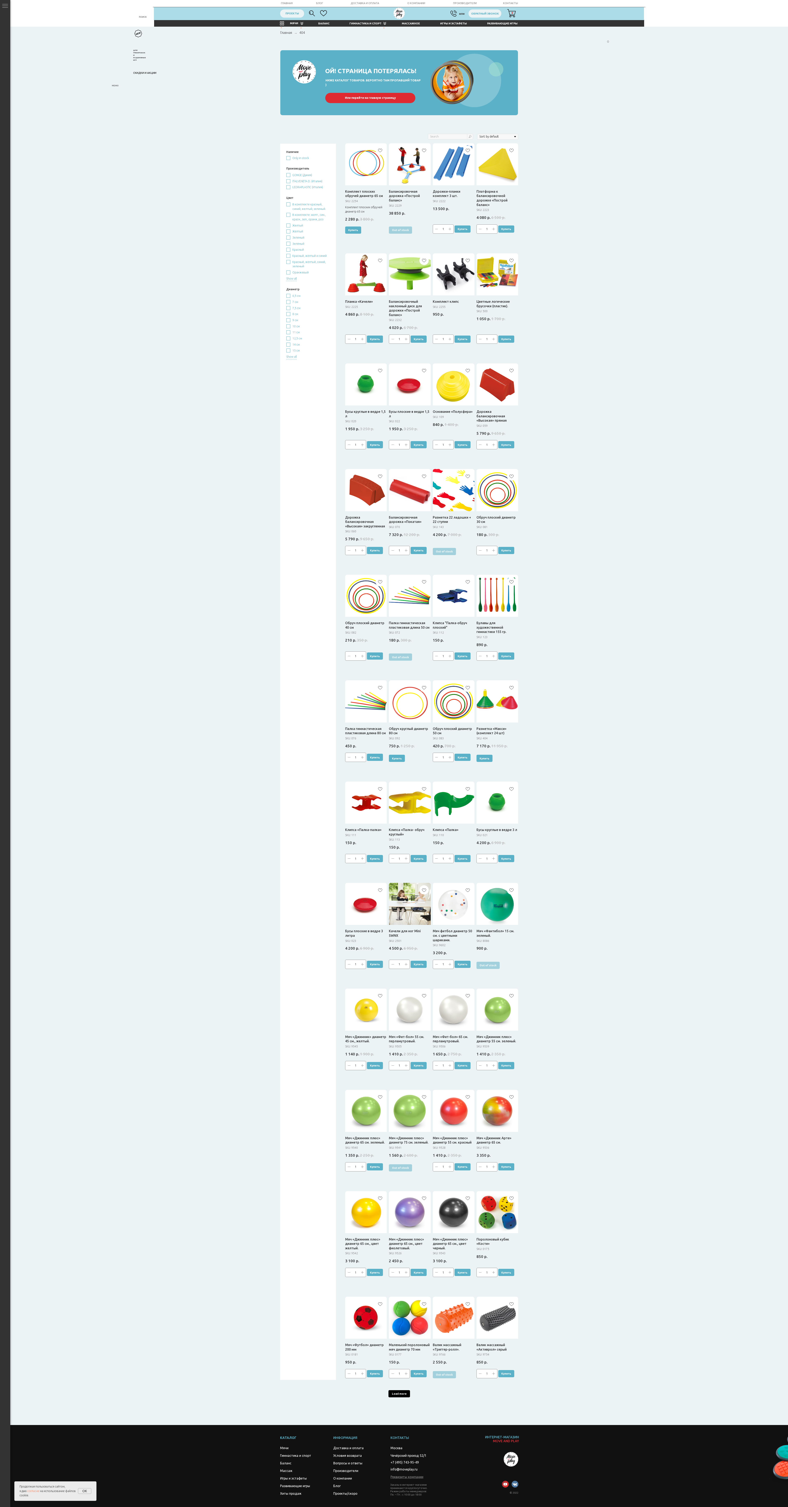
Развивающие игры (295, 1486)
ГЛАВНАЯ (287, 3)
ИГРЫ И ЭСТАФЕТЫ (453, 23)
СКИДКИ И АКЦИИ (144, 72)
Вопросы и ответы (347, 1463)
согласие (33, 1491)
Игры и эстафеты (293, 1478)
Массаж (286, 1471)
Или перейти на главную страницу (370, 97)
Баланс (285, 1463)
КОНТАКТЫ (510, 3)
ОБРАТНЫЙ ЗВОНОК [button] (485, 13)
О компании (342, 1478)
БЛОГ (319, 3)
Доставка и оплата (348, 1448)
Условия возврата (347, 1455)
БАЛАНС (324, 23)
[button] (407, 1477)
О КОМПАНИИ (416, 3)
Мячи (284, 1448)
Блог (337, 1486)
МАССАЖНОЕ (411, 23)
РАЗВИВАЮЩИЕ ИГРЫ (502, 23)
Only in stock (300, 157)
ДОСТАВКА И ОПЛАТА (365, 3)
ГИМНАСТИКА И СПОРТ (365, 23)
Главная (286, 32)
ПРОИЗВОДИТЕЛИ (465, 3)
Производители (345, 1471)
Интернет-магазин (502, 1439)
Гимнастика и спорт (295, 1455)
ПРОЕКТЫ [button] (292, 13)
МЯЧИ (294, 23)
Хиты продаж (290, 1493)
